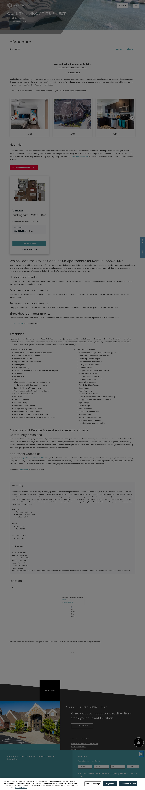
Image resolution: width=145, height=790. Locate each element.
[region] (72, 784)
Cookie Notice (21, 788)
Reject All (110, 784)
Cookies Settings (93, 784)
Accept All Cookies (128, 784)
